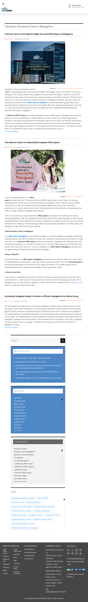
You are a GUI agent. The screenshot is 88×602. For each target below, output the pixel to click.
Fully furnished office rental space (25, 528)
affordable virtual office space (23, 498)
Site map (16, 564)
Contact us (6, 567)
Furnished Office (20, 479)
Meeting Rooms (29, 556)
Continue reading (39, 131)
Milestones (6, 564)
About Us (6, 556)
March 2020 (18, 404)
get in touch (78, 282)
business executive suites (22, 507)
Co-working (18, 458)
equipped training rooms (21, 519)
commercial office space (21, 511)
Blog (15, 560)
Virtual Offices (28, 559)
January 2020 (19, 410)
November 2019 (20, 416)
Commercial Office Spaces (24, 467)
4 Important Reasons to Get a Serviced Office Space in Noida (38, 378)
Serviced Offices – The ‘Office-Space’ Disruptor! (33, 358)
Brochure (17, 554)
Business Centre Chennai (24, 455)
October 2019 (19, 419)
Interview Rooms (20, 481)
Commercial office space (23, 464)
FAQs (15, 557)
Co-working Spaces (21, 461)
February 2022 (19, 401)
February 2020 (19, 407)
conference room (20, 470)
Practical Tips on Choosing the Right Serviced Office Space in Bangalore (39, 34)
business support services (44, 507)
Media (5, 570)
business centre (18, 502)
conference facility (19, 515)
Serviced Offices (29, 549)
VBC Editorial (11, 39)
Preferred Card (6, 560)
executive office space (43, 519)
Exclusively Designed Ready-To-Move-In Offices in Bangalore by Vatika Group (41, 296)
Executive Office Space (22, 473)
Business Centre (61, 88)
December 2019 (20, 413)
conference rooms (52, 515)
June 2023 (18, 398)
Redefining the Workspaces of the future (30, 362)
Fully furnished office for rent (23, 524)
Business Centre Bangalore (75, 88)
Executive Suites (20, 476)
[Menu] (4, 4)
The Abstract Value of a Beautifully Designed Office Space (32, 142)
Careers (5, 574)
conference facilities (42, 511)
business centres (33, 502)
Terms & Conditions (17, 573)
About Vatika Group (5, 551)
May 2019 (18, 428)
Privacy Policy (16, 568)
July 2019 (17, 425)
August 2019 (19, 422)
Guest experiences (17, 550)
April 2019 (18, 431)
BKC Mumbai (42, 498)
